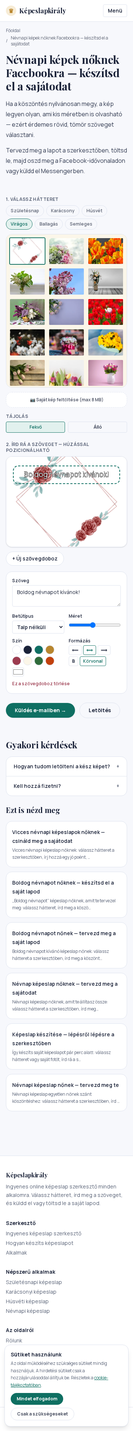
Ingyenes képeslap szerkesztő (43, 1233)
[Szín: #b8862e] (49, 649)
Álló (97, 427)
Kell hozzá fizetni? (66, 785)
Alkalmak (16, 1252)
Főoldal (13, 31)
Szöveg (20, 581)
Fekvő (36, 427)
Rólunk (14, 1340)
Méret (75, 616)
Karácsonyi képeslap (31, 1291)
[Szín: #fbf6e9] (27, 660)
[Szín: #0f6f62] (38, 649)
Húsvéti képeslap (27, 1301)
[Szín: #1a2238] (27, 649)
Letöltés (100, 710)
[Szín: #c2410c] (49, 660)
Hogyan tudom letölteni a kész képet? (66, 766)
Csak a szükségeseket (42, 1414)
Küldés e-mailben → (40, 710)
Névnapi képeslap (28, 1310)
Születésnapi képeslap (34, 1282)
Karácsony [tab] (63, 210)
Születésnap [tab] (25, 210)
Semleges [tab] (81, 224)
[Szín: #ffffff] (16, 649)
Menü (115, 10)
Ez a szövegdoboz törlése (41, 684)
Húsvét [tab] (94, 210)
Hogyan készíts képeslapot (40, 1242)
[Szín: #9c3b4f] (16, 660)
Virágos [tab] (19, 224)
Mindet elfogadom (37, 1399)
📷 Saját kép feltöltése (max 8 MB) (66, 400)
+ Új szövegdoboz (35, 558)
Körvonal (93, 661)
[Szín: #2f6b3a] (38, 660)
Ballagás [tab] (49, 224)
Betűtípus (23, 616)
